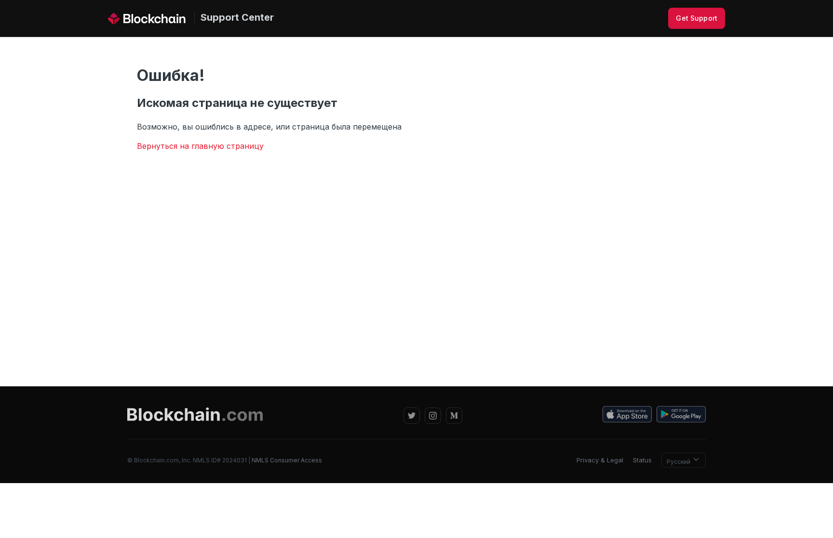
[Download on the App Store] (627, 415)
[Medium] (454, 415)
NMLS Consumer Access (287, 460)
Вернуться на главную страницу (200, 146)
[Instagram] (433, 415)
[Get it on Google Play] (681, 415)
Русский (679, 461)
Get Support (696, 18)
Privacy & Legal (600, 460)
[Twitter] (411, 415)
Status (642, 460)
